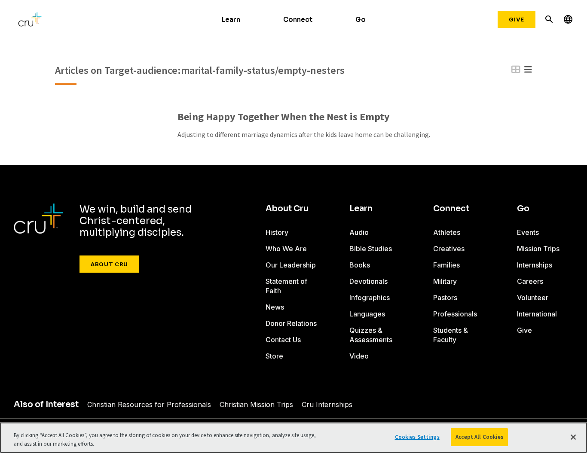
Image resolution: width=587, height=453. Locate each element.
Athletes (446, 232)
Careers (530, 281)
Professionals (455, 314)
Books (359, 265)
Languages (367, 314)
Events (528, 232)
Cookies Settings (417, 437)
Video (359, 356)
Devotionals (368, 281)
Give (516, 19)
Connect (297, 19)
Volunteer (532, 297)
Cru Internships (327, 404)
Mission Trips (538, 248)
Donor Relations (291, 323)
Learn (231, 19)
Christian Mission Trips (256, 404)
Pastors (445, 297)
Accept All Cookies (479, 437)
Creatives (449, 248)
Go (360, 19)
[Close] (573, 437)
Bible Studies (370, 248)
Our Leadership (291, 265)
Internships (534, 265)
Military (445, 281)
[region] (293, 438)
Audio (359, 232)
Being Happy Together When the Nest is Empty (283, 117)
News (275, 307)
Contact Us (283, 339)
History (277, 232)
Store (274, 356)
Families (446, 265)
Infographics (369, 297)
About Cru (109, 264)
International (537, 314)
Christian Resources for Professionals (149, 404)
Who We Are (286, 248)
